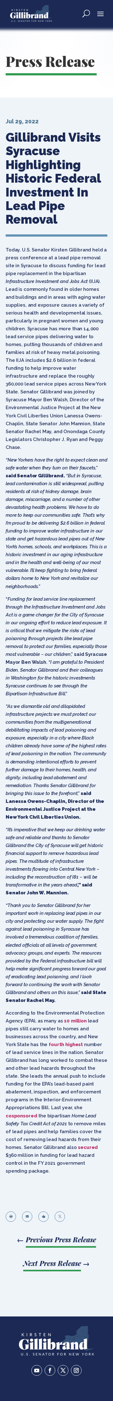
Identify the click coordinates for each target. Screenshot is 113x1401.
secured (88, 1147)
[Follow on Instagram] (76, 1370)
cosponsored (21, 1116)
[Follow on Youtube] (36, 1370)
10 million (75, 1021)
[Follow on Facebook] (50, 1370)
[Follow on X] (63, 1370)
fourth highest (66, 1044)
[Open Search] (86, 13)
